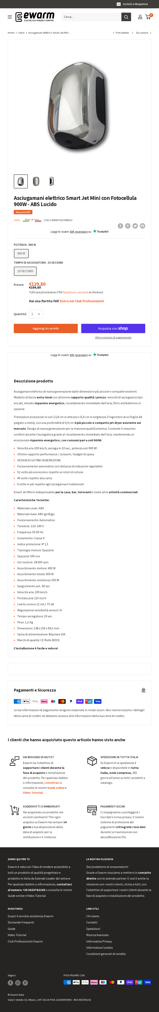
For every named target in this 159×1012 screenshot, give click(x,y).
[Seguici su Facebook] (10, 983)
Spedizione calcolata (76, 292)
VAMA (17, 220)
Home (11, 32)
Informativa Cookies (99, 948)
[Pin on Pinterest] (127, 226)
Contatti (91, 922)
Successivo (142, 32)
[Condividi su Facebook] (120, 226)
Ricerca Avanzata (97, 935)
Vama (21, 32)
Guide (11, 929)
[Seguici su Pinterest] (25, 983)
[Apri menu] (10, 16)
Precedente (122, 32)
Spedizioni (93, 929)
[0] (148, 17)
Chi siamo (92, 916)
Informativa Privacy (99, 941)
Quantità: (20, 314)
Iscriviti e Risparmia (135, 4)
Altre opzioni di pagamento (113, 337)
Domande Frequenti (21, 922)
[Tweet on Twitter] (135, 226)
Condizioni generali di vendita (106, 954)
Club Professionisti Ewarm (25, 941)
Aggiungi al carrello (46, 328)
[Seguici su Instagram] (18, 983)
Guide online (16, 896)
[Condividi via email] (142, 226)
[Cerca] (126, 17)
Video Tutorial (36, 896)
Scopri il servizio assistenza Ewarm (30, 916)
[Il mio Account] (140, 17)
